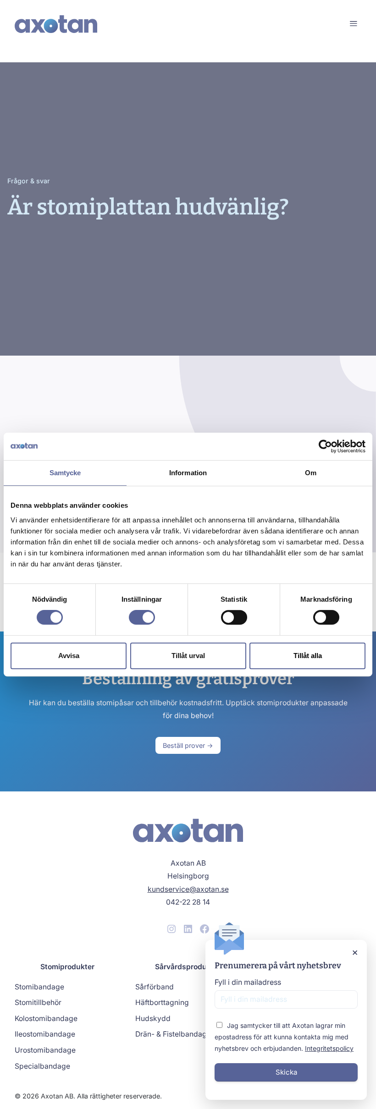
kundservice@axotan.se (188, 889)
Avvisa (68, 655)
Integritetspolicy (329, 1048)
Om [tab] (310, 473)
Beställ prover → (188, 745)
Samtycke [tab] (65, 473)
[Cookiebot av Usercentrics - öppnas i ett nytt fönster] (325, 446)
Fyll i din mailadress (248, 982)
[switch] (142, 617)
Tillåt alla (307, 655)
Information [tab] (188, 473)
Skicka (286, 1072)
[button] (353, 24)
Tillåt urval (188, 655)
